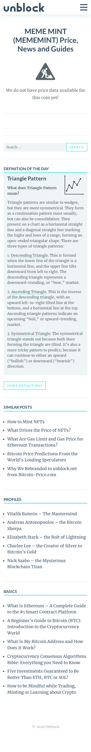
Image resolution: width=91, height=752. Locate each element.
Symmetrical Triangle (30, 333)
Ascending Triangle (28, 291)
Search (76, 147)
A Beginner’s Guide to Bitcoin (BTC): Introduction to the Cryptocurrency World (44, 627)
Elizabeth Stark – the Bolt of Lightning (46, 537)
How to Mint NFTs (26, 421)
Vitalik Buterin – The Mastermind (42, 513)
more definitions (24, 386)
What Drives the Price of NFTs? (39, 430)
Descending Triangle (29, 255)
